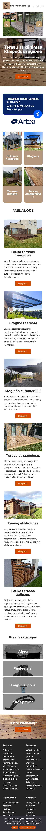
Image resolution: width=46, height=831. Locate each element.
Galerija (29, 812)
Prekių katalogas (10, 802)
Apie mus (30, 806)
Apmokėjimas (9, 812)
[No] (43, 823)
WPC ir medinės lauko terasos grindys (33, 753)
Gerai (15, 827)
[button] (7, 24)
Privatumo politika (27, 827)
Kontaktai (30, 815)
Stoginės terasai (33, 759)
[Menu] (42, 6)
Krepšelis (7, 806)
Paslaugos (31, 809)
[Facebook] (29, 6)
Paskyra (6, 809)
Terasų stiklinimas (34, 769)
